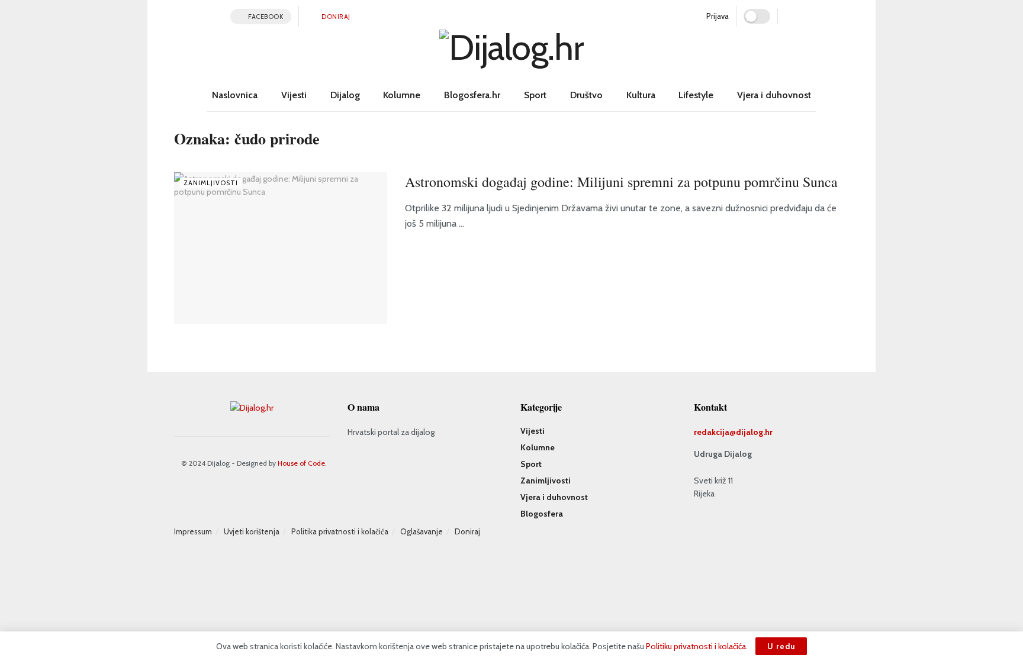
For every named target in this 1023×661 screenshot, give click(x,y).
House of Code (301, 463)
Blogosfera (541, 513)
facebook (265, 16)
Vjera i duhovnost (774, 95)
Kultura (640, 95)
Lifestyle (695, 95)
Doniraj (335, 16)
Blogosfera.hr (472, 95)
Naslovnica (235, 95)
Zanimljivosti (211, 183)
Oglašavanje (421, 531)
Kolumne (401, 95)
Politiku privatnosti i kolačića (696, 646)
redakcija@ (715, 432)
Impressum (193, 531)
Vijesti (294, 95)
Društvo (586, 95)
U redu (781, 646)
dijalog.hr (754, 432)
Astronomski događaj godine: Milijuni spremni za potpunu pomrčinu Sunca (621, 181)
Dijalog (345, 95)
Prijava (716, 16)
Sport (535, 95)
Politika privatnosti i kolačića (339, 531)
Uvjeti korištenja (251, 531)
